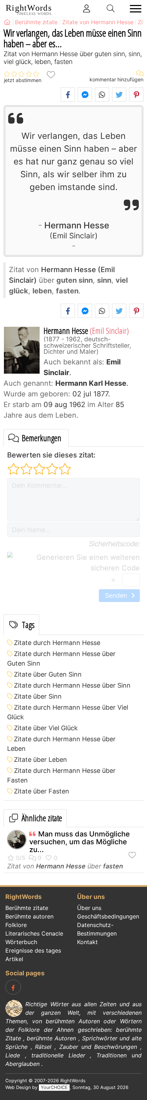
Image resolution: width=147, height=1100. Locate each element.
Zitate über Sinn (38, 696)
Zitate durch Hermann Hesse (57, 642)
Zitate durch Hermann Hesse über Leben (61, 743)
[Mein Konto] (86, 8)
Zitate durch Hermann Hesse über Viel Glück (67, 712)
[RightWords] (7, 22)
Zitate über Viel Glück (46, 728)
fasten (113, 866)
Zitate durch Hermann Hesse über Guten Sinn (61, 658)
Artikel (14, 959)
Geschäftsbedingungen (108, 916)
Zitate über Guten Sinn (48, 674)
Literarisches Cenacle (34, 933)
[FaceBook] (13, 987)
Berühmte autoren (29, 916)
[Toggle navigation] (133, 9)
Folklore (16, 924)
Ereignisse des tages (33, 950)
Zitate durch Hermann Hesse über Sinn (72, 685)
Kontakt (87, 941)
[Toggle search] (111, 8)
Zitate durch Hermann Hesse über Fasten (61, 775)
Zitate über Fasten (41, 791)
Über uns (89, 907)
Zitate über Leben (40, 759)
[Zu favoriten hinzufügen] (51, 74)
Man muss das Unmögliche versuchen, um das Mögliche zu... (79, 842)
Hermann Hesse (76, 229)
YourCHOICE (54, 1087)
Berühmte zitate (26, 907)
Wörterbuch (21, 941)
